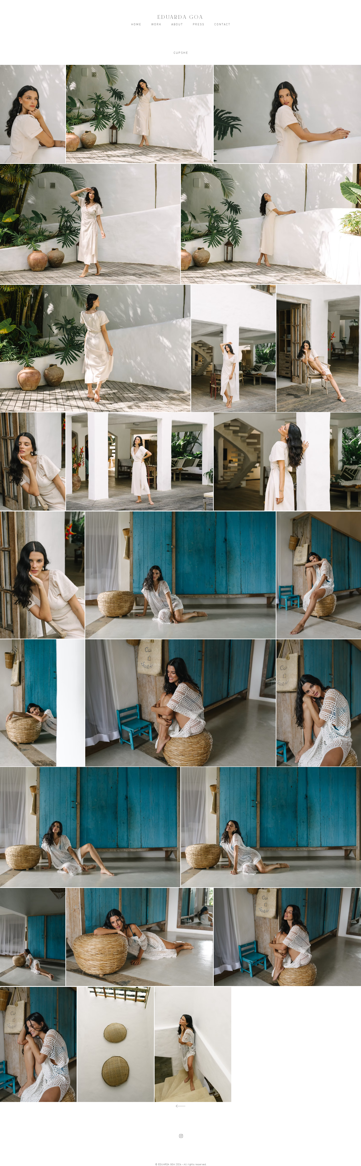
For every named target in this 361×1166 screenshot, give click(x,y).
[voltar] (180, 1106)
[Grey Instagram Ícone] (181, 1136)
